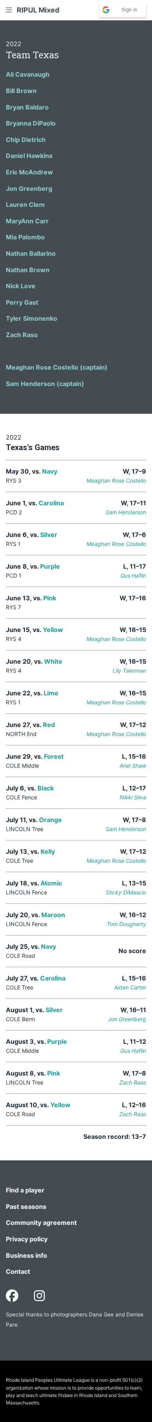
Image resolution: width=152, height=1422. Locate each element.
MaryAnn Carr (27, 221)
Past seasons (26, 1206)
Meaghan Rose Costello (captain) (57, 367)
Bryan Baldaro (27, 107)
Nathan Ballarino (31, 253)
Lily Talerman (129, 670)
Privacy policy (27, 1239)
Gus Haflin (133, 575)
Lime (51, 693)
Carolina (51, 503)
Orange (50, 820)
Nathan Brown (27, 270)
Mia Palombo (25, 237)
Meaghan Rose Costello (116, 480)
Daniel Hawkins (29, 156)
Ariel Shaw (133, 765)
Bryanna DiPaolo (31, 123)
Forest (54, 756)
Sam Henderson (126, 512)
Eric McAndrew (29, 172)
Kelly (48, 851)
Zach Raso (22, 335)
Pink (49, 598)
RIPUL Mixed (38, 10)
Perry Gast (22, 302)
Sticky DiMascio (126, 892)
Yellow (53, 630)
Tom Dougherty (126, 924)
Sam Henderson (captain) (45, 384)
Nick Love (20, 286)
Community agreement (41, 1222)
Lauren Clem (25, 204)
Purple (50, 566)
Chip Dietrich (26, 140)
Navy (49, 471)
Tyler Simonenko (31, 318)
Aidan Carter (130, 987)
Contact (18, 1271)
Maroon (53, 915)
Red (49, 725)
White (53, 661)
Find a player (25, 1190)
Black (45, 788)
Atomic (51, 883)
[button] (9, 10)
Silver (48, 535)
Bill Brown (21, 91)
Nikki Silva (133, 797)
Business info (26, 1255)
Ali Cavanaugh (27, 74)
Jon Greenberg (29, 188)
